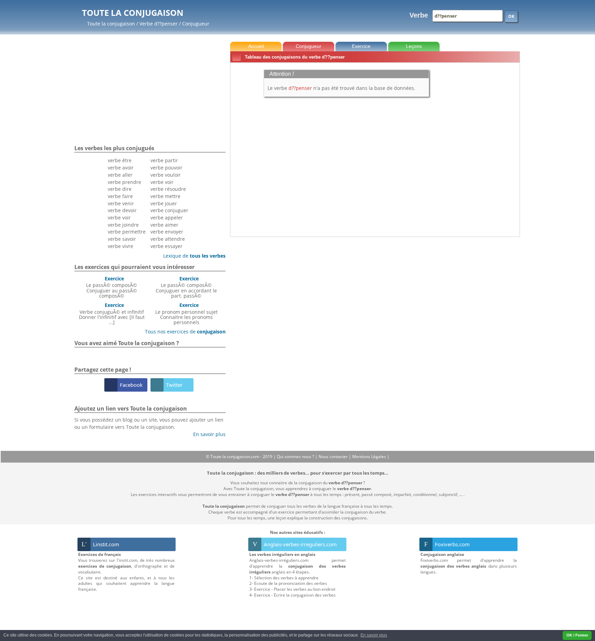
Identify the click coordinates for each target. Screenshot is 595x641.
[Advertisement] (490, 168)
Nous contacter (334, 456)
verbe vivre (120, 246)
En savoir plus (207, 434)
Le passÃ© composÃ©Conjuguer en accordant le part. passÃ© (186, 287)
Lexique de (192, 255)
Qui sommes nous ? (296, 456)
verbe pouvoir (166, 167)
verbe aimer (164, 224)
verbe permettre (127, 231)
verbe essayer (166, 246)
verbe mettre (165, 196)
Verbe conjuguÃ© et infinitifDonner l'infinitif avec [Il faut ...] (112, 313)
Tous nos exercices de (183, 331)
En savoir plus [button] (374, 635)
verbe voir (119, 217)
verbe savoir (122, 239)
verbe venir (121, 203)
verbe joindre (123, 224)
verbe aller (120, 175)
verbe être (120, 160)
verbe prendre (124, 182)
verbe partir (164, 160)
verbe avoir (121, 167)
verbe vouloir (165, 175)
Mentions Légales (369, 456)
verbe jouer (163, 203)
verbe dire (120, 189)
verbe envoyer (166, 231)
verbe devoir (122, 210)
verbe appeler (166, 217)
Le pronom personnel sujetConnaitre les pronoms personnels (186, 313)
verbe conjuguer (169, 210)
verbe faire (120, 196)
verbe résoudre (168, 189)
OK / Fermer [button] (577, 635)
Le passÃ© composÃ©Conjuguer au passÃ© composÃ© (111, 287)
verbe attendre (167, 239)
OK (511, 16)
